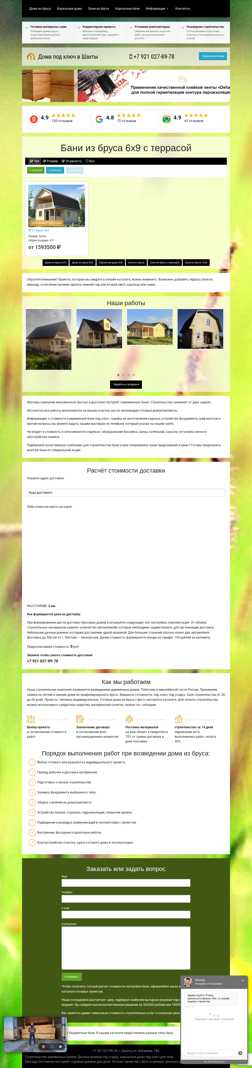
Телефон (67, 892)
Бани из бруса (98, 8)
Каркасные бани (127, 8)
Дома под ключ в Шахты (67, 56)
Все (91, 161)
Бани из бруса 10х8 (196, 262)
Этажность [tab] (73, 161)
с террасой (36, 170)
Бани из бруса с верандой (164, 262)
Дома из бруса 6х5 (55, 262)
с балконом (55, 170)
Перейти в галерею (125, 384)
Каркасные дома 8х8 (110, 262)
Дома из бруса (40, 8)
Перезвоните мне (213, 56)
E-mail (65, 908)
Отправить (72, 976)
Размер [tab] (52, 161)
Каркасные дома (69, 8)
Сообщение (69, 923)
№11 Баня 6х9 (38, 230)
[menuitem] (40, 8)
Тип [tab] (36, 161)
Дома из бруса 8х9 (82, 262)
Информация (155, 8)
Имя (64, 876)
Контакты (182, 8)
